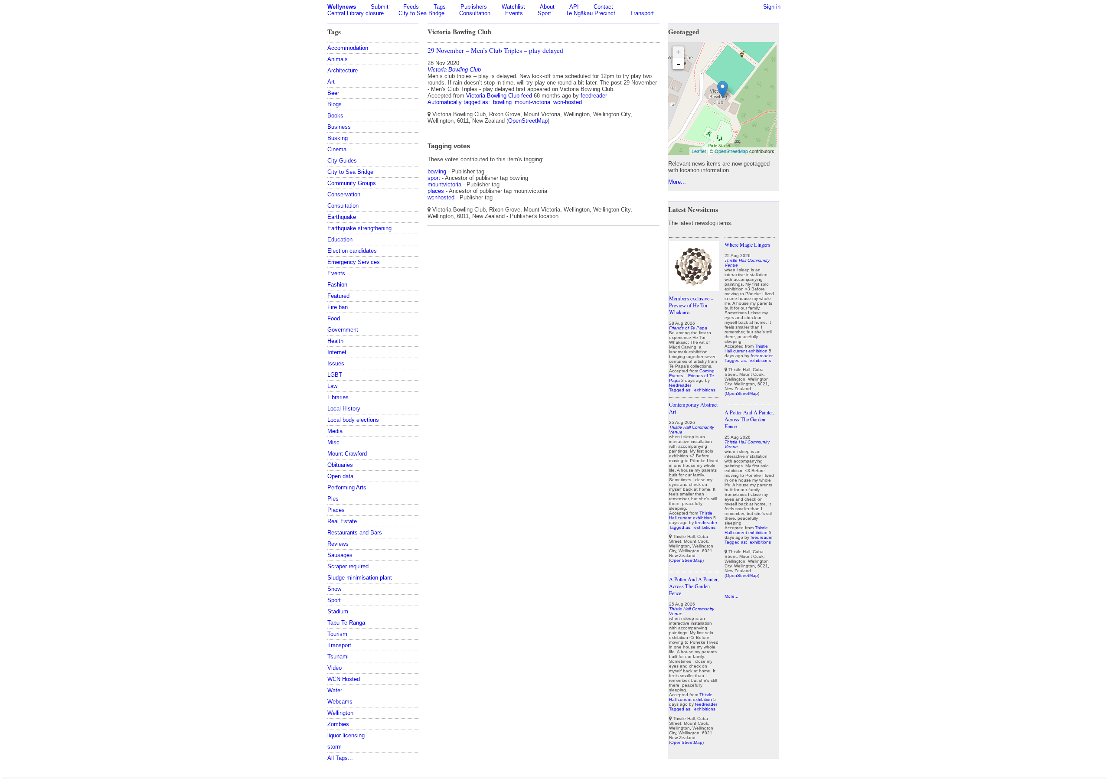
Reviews (338, 544)
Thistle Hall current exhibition (690, 515)
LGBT (334, 374)
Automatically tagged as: (460, 102)
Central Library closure (355, 13)
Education (340, 239)
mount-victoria (532, 102)
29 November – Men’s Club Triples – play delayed (495, 50)
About (547, 6)
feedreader (594, 95)
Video (334, 668)
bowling (502, 102)
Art (331, 81)
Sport (544, 13)
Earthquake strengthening (359, 228)
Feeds (411, 6)
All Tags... (340, 758)
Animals (337, 59)
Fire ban (337, 307)
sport (434, 178)
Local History (343, 408)
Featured (338, 296)
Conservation (343, 194)
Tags (440, 6)
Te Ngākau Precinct (590, 13)
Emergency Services (353, 262)
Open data (340, 476)
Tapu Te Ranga (346, 622)
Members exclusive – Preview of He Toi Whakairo (691, 305)
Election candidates (352, 251)
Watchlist (513, 6)
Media (335, 431)
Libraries (338, 397)
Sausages (340, 555)
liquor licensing (346, 735)
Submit (379, 6)
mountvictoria (444, 184)
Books (335, 115)
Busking (337, 138)
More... (677, 182)
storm (334, 746)
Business (339, 127)
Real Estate (342, 521)
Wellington (340, 713)
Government (342, 329)
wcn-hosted (567, 102)
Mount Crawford (347, 453)
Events (514, 13)
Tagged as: (681, 390)
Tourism (337, 634)
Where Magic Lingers (747, 244)
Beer (333, 93)
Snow (334, 589)
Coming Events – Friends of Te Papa (692, 375)
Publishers (473, 6)
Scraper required (348, 566)
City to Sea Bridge (421, 13)
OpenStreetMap (528, 120)
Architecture (342, 70)
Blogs (334, 104)
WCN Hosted (343, 679)
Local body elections (353, 420)
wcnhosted (441, 197)
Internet (336, 352)
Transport (642, 13)
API (574, 6)
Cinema (336, 149)
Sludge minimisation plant (359, 577)
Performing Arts (346, 487)
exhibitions (704, 390)
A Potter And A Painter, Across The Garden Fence (694, 586)
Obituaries (340, 465)
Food (333, 318)
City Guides (342, 160)
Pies (333, 498)
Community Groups (351, 183)
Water (334, 690)
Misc (333, 442)
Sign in (771, 6)
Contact (603, 6)
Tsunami (338, 656)
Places (336, 510)
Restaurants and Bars (354, 532)
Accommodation (347, 48)
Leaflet (699, 150)
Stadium (337, 611)
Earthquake (341, 217)
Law (332, 386)
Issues (335, 363)
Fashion (337, 284)
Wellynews (341, 6)
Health (335, 341)
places (436, 191)
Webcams (340, 701)
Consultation (474, 13)
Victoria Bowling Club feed (499, 95)
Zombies (338, 724)
